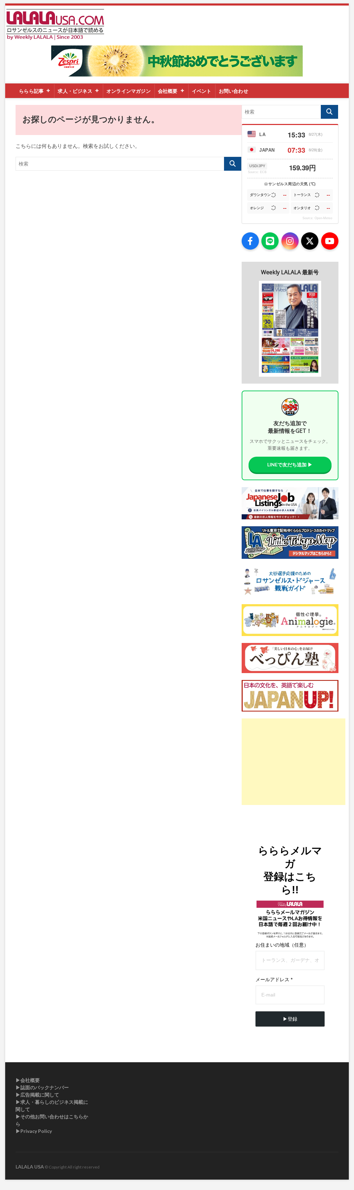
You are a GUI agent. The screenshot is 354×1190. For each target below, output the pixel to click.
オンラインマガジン (128, 91)
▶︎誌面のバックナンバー (42, 1087)
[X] (309, 241)
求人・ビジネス (75, 91)
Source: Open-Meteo (317, 218)
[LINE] (270, 241)
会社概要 (168, 91)
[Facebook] (250, 241)
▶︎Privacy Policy (34, 1131)
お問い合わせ (233, 91)
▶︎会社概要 (28, 1080)
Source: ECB (257, 172)
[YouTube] (329, 241)
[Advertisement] (293, 761)
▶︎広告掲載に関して (37, 1095)
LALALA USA (30, 1167)
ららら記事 (31, 91)
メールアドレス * (273, 979)
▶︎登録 (290, 1019)
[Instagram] (290, 241)
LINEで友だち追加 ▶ (290, 464)
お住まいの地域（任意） (282, 944)
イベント (202, 91)
